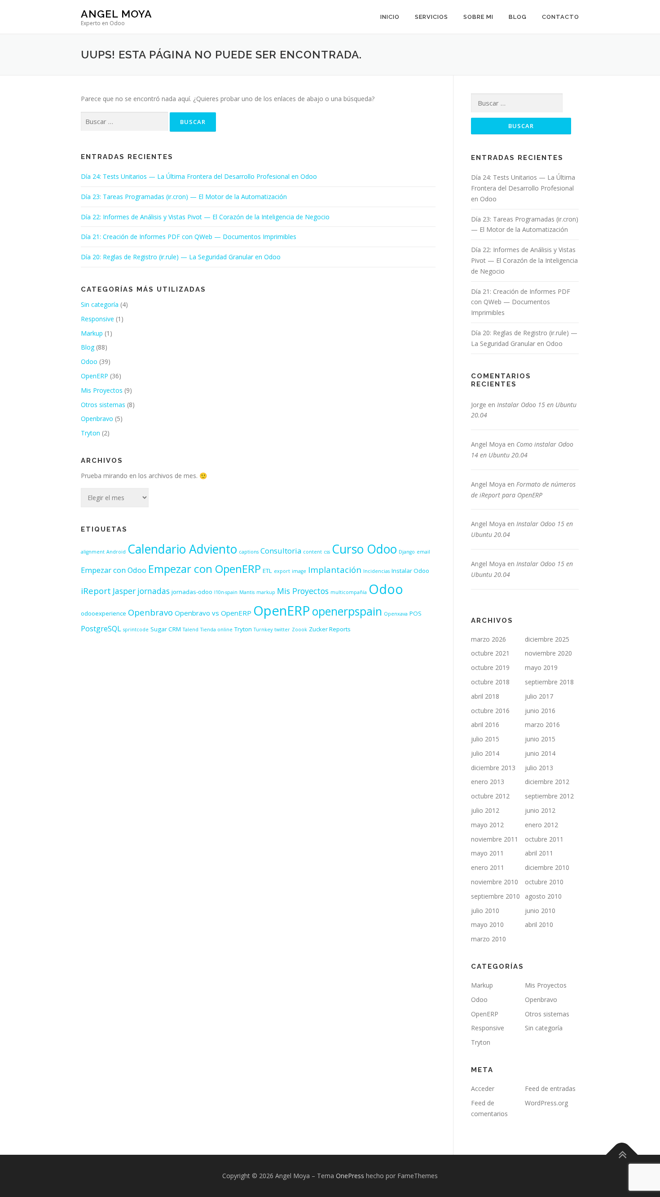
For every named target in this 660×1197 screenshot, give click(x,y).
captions (249, 552)
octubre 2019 (490, 667)
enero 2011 (487, 867)
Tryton (90, 433)
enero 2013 (487, 781)
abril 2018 (485, 696)
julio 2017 (539, 696)
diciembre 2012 (547, 781)
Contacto (560, 16)
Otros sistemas (103, 404)
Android (116, 552)
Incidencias (376, 571)
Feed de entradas (550, 1088)
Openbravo (97, 418)
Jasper (124, 590)
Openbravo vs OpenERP (213, 612)
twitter (282, 629)
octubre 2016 (490, 710)
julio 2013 (539, 767)
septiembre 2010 (495, 896)
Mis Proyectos (102, 390)
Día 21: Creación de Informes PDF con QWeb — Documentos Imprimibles (188, 236)
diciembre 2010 (547, 867)
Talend (190, 629)
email (423, 552)
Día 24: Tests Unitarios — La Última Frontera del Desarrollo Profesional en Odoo (199, 176)
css (327, 552)
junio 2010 (540, 910)
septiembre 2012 (549, 796)
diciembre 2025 (547, 639)
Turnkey (263, 629)
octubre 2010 (544, 882)
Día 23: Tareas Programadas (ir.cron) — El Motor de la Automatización (184, 196)
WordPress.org (546, 1103)
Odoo (89, 361)
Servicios (431, 16)
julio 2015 (485, 739)
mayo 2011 (487, 853)
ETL (267, 571)
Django (407, 552)
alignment (93, 552)
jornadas (153, 590)
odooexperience (103, 613)
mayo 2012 (487, 824)
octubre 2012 (490, 796)
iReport (96, 590)
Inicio (390, 16)
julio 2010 (485, 910)
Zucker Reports (330, 629)
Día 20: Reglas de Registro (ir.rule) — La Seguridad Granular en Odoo (181, 257)
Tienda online (216, 629)
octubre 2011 (544, 839)
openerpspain (347, 611)
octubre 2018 (490, 682)
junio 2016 (540, 710)
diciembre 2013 (493, 767)
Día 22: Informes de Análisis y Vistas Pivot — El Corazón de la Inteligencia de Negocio (205, 217)
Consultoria (280, 550)
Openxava (396, 614)
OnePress (350, 1175)
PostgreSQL (101, 628)
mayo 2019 (541, 667)
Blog (518, 16)
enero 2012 (541, 824)
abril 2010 (539, 924)
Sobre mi (478, 16)
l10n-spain (226, 592)
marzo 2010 (488, 939)
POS (415, 613)
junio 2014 (540, 753)
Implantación (334, 569)
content (312, 552)
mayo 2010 (487, 924)
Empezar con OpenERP (204, 568)
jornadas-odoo (192, 592)
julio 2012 (485, 810)
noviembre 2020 (548, 653)
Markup (92, 333)
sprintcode (136, 629)
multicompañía (348, 592)
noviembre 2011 (494, 839)
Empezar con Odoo (113, 570)
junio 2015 (540, 739)
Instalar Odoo (410, 571)
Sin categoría (100, 304)
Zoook (299, 629)
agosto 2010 (543, 896)
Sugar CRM (165, 629)
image (299, 571)
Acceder (482, 1088)
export (282, 571)
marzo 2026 (488, 639)
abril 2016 (485, 724)
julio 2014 (485, 753)
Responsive (97, 319)
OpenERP (94, 376)
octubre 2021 (490, 653)
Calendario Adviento (182, 549)
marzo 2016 (542, 724)
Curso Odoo (364, 549)
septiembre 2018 (549, 682)
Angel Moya (116, 14)
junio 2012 (540, 810)
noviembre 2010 (494, 882)
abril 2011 (539, 853)
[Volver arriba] (622, 1155)
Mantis (247, 592)
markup (265, 592)
